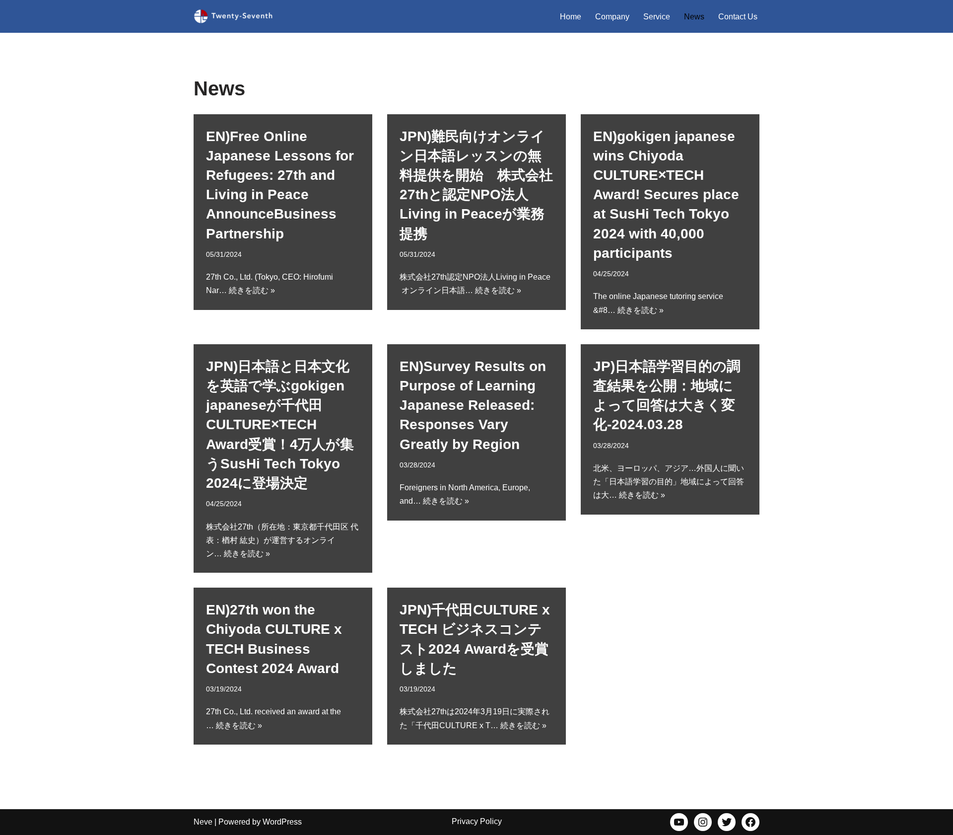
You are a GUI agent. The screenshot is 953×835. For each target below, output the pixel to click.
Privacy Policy (477, 821)
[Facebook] (750, 822)
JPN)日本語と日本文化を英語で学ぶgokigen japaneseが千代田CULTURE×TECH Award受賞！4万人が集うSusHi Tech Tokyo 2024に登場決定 (280, 425)
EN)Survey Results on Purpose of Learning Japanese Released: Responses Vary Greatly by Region (473, 405)
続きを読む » (252, 290)
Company (612, 16)
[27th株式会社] (233, 16)
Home (570, 16)
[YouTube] (679, 822)
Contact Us (737, 16)
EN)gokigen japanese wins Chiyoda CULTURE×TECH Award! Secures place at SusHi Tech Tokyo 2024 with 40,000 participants (666, 195)
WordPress (282, 822)
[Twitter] (727, 822)
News (694, 16)
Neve (203, 822)
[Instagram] (703, 822)
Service (656, 16)
